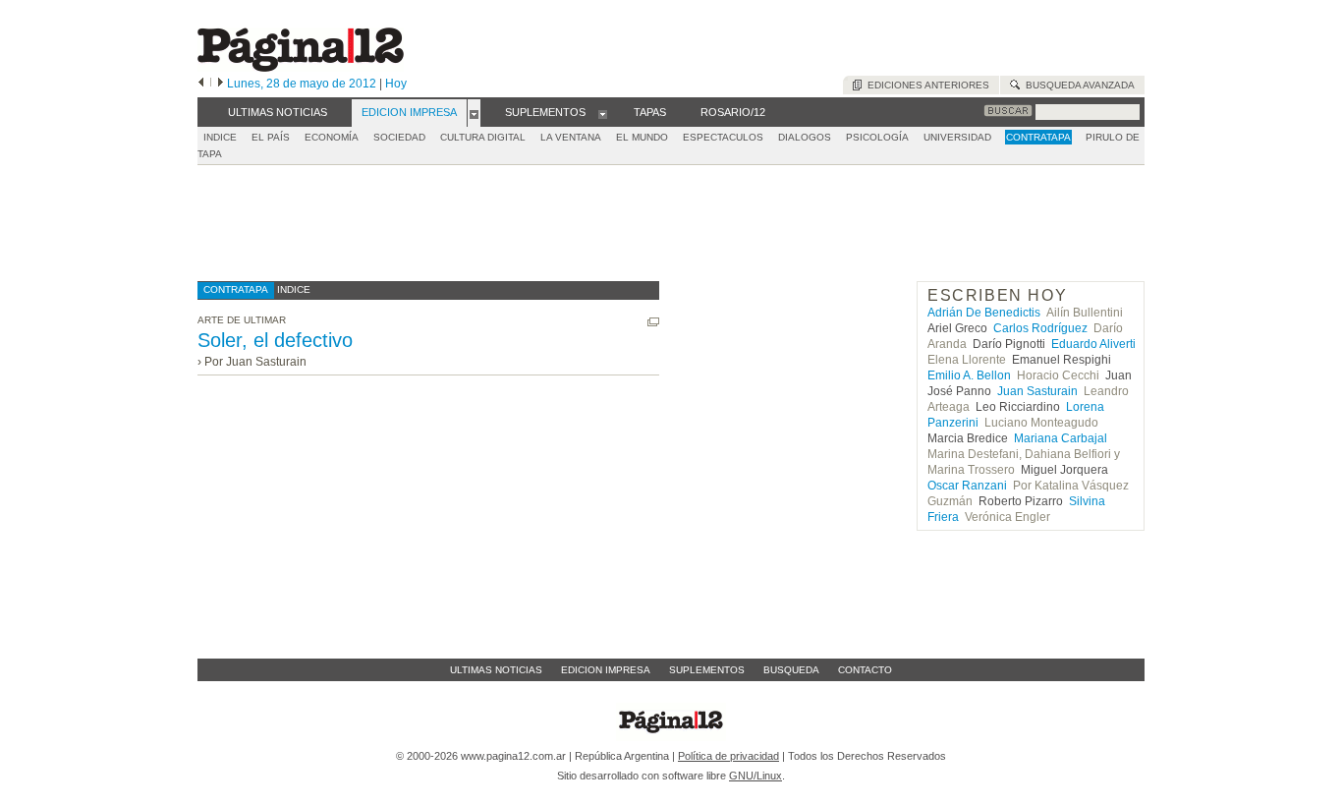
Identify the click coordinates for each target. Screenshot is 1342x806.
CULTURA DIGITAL (483, 137)
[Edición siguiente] (220, 83)
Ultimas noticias (496, 669)
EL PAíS (271, 137)
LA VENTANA (570, 137)
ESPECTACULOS (723, 137)
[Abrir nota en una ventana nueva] (653, 322)
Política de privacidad (728, 756)
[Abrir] (474, 113)
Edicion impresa (605, 669)
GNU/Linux (755, 775)
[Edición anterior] (200, 83)
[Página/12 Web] (300, 67)
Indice (220, 137)
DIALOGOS (804, 137)
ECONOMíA (332, 137)
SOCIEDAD (399, 137)
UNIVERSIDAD (957, 137)
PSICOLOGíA (877, 137)
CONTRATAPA (1038, 137)
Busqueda (791, 669)
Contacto (865, 669)
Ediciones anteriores (925, 85)
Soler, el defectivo (275, 340)
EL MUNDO (642, 137)
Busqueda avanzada (1077, 85)
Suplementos (707, 669)
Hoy (396, 83)
